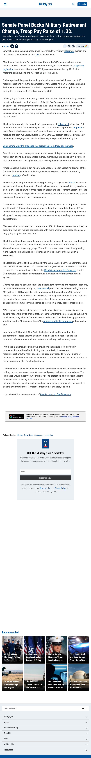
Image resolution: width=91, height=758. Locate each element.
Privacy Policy (60, 488)
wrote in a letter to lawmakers (58, 321)
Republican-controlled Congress (60, 270)
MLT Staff (6, 46)
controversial (42, 288)
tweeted (16, 175)
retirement (69, 51)
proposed (77, 127)
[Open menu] (5, 4)
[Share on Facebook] (65, 46)
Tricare (71, 182)
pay (37, 54)
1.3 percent (63, 124)
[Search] (73, 4)
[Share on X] (69, 46)
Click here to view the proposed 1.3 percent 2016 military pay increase (38, 146)
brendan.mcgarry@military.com (55, 394)
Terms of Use (45, 488)
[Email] (73, 46)
